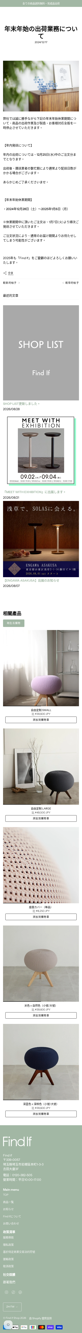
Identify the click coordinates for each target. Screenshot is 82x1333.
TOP (5, 1194)
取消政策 (8, 1266)
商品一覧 (8, 1202)
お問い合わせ (11, 1223)
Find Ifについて (12, 1216)
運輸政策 (8, 1259)
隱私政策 (8, 1244)
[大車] (77, 13)
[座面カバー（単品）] (41, 865)
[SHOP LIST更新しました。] (41, 353)
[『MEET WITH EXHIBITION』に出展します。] (41, 450)
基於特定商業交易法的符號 (19, 1252)
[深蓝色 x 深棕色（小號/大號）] (41, 1062)
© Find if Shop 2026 (14, 1317)
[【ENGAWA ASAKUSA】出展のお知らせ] (41, 539)
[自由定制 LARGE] (41, 766)
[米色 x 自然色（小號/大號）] (41, 963)
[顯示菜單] (5, 13)
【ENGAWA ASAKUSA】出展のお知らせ (31, 580)
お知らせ (8, 1209)
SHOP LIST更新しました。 (21, 404)
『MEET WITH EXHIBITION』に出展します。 (34, 492)
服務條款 (8, 1237)
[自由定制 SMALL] (41, 668)
